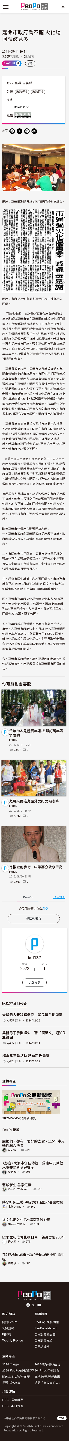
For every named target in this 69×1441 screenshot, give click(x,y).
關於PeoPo (9, 1322)
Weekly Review (12, 1340)
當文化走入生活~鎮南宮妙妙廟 (26, 1219)
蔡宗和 (12, 1171)
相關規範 (8, 1328)
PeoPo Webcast (18, 1189)
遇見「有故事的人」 (48, 1382)
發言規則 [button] (59, 897)
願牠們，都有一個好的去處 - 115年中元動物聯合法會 (33, 1143)
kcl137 (13, 740)
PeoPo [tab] (28, 897)
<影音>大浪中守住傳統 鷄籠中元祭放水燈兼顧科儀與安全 (32, 1165)
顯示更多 (20, 107)
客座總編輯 (42, 1346)
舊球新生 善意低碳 (16, 1184)
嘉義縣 (27, 83)
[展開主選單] (6, 7)
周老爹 (12, 1263)
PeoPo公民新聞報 (47, 1322)
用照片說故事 (11, 1382)
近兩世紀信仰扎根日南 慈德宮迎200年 (33, 1236)
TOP (61, 1418)
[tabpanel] (33, 908)
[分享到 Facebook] (12, 131)
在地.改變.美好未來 (47, 1376)
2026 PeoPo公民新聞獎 (18, 1370)
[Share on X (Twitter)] (19, 131)
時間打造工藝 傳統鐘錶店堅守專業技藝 (32, 1202)
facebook (28, 1305)
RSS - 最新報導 (12, 1400)
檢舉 (30, 63)
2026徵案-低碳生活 (48, 1364)
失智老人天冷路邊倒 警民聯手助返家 (32, 1015)
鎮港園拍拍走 (16, 1224)
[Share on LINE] (27, 131)
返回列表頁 (33, 918)
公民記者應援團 (45, 1334)
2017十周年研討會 (47, 1370)
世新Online (15, 1206)
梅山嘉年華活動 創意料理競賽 (25, 1055)
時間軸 (6, 1334)
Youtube (39, 1305)
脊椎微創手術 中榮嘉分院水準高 (36, 866)
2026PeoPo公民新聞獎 (19, 1118)
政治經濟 (22, 91)
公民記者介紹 (44, 1340)
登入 (46, 908)
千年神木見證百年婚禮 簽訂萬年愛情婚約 (36, 733)
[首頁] (34, 7)
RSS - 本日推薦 (12, 1406)
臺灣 (18, 83)
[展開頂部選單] (63, 7)
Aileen (12, 1150)
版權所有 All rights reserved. (24, 115)
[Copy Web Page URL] (34, 131)
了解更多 (34, 982)
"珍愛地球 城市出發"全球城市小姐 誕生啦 (33, 1256)
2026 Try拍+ (10, 1364)
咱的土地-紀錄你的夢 (16, 1376)
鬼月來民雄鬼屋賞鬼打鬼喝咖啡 (34, 800)
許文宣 (12, 1241)
